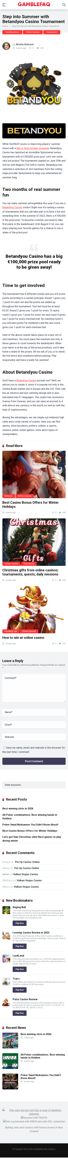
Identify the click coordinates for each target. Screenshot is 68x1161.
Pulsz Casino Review (25, 999)
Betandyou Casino (12, 207)
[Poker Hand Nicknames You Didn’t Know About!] (10, 1088)
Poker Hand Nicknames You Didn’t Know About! (30, 824)
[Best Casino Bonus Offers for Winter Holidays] (34, 474)
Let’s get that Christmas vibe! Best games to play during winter (31, 838)
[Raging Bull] (6, 913)
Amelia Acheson (25, 44)
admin (5, 874)
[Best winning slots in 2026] (10, 1047)
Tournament (51, 32)
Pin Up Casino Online (27, 862)
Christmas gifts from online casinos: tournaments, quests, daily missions (30, 572)
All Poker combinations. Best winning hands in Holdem (29, 816)
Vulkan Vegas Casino (25, 874)
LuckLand (18, 955)
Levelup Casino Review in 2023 (31, 932)
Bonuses (9, 496)
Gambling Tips (11, 631)
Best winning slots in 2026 (17, 808)
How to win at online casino (23, 638)
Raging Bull (19, 907)
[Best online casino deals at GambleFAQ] (34, 4)
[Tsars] (6, 984)
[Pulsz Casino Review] (6, 1005)
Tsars (16, 978)
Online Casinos (33, 32)
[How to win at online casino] (34, 609)
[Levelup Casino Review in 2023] (6, 938)
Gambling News (12, 32)
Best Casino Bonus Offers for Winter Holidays (29, 830)
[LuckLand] (6, 961)
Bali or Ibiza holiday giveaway (32, 148)
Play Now (19, 923)
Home (5, 26)
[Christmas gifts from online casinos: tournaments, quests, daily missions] (34, 542)
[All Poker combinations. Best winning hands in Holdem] (10, 1068)
